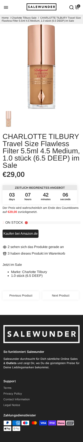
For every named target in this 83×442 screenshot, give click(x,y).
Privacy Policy (12, 393)
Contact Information (16, 399)
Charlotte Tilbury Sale (24, 17)
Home (5, 17)
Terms (7, 387)
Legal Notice (11, 405)
